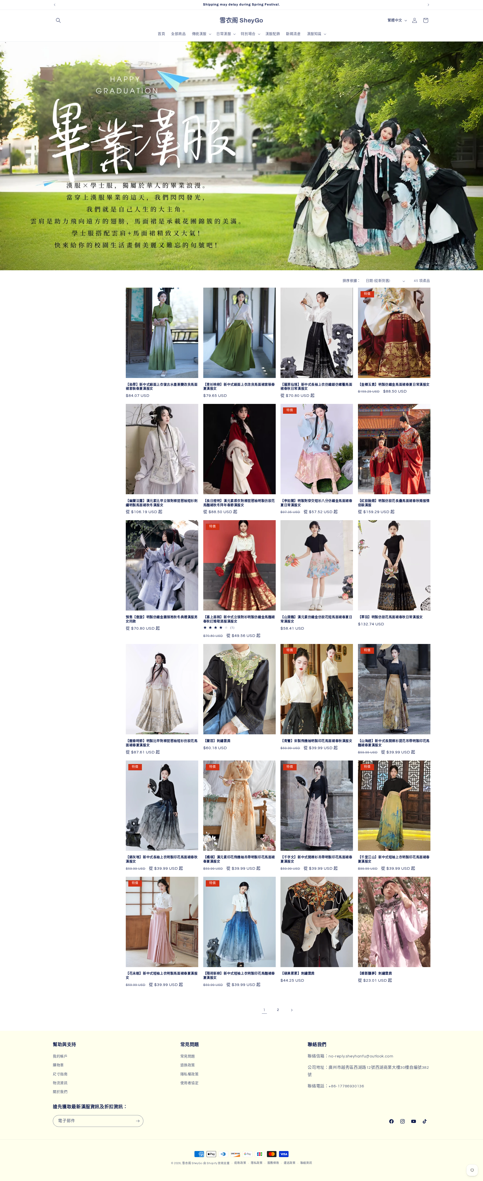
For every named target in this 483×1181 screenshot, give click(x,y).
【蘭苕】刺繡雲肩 (217, 741)
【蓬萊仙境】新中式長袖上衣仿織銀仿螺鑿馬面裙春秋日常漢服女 (316, 387)
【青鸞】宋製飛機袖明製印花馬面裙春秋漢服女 (316, 741)
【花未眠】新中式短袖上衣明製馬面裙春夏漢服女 (162, 975)
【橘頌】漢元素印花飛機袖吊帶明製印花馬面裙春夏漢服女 (239, 859)
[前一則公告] (54, 5)
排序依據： (352, 281)
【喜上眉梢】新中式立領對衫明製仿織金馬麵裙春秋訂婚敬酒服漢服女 (239, 619)
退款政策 (240, 1163)
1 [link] (264, 1010)
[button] (58, 20)
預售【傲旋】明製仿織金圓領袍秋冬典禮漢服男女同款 (162, 619)
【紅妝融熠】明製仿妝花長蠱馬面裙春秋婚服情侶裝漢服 (394, 503)
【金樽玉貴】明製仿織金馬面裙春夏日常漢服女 (394, 384)
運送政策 (290, 1163)
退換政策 (187, 1065)
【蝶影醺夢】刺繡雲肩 (375, 973)
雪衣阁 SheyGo (192, 1163)
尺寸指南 (60, 1074)
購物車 (58, 1065)
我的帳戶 (60, 1056)
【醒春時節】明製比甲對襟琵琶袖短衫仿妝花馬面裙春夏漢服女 (162, 743)
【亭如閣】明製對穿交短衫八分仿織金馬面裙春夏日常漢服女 (316, 503)
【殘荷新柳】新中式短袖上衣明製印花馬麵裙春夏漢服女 (239, 975)
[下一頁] (291, 1010)
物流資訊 (60, 1083)
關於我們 (60, 1092)
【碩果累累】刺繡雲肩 (297, 973)
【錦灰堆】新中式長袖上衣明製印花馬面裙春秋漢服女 (162, 859)
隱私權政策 (189, 1074)
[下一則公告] (428, 5)
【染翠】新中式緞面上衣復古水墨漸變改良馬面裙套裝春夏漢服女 (162, 387)
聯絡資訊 (306, 1163)
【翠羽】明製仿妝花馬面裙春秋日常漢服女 (390, 617)
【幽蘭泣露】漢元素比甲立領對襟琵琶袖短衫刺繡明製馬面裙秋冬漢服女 (162, 503)
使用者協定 (189, 1083)
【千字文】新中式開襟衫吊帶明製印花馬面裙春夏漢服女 (316, 859)
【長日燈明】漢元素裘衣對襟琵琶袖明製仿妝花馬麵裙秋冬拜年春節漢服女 (239, 503)
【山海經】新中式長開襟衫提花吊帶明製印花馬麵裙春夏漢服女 (394, 743)
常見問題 (187, 1056)
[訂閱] (137, 1121)
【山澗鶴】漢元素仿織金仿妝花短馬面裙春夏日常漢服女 (316, 619)
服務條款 (273, 1163)
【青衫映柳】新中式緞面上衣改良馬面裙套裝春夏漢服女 (239, 387)
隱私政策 (257, 1163)
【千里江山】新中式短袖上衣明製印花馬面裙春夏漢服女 (394, 859)
